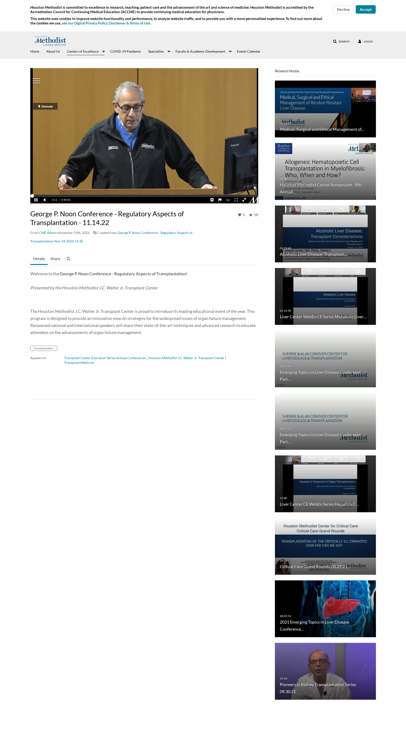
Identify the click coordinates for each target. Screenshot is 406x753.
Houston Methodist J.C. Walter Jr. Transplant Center (186, 358)
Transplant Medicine (79, 363)
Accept (366, 9)
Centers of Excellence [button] (82, 51)
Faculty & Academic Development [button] (200, 51)
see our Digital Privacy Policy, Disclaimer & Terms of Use (106, 23)
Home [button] (34, 51)
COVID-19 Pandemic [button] (125, 51)
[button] (341, 41)
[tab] (39, 259)
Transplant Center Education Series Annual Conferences (105, 358)
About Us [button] (53, 51)
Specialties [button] (156, 51)
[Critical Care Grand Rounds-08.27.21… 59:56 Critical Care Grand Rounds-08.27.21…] (325, 546)
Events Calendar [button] (249, 51)
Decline (343, 9)
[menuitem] (38, 51)
